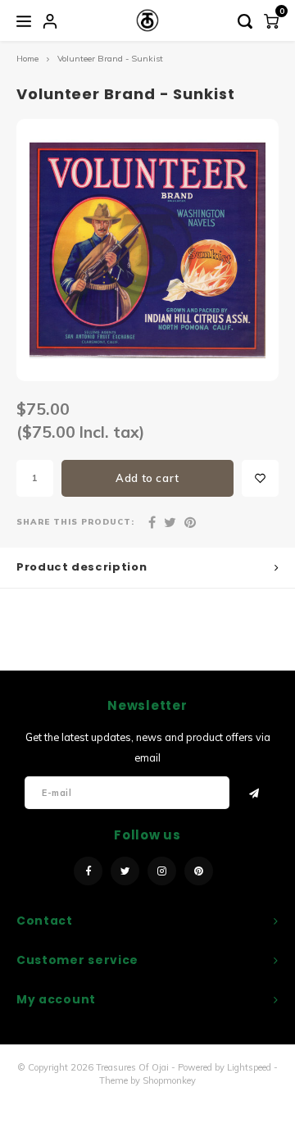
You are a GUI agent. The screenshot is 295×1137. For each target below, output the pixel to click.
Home (27, 58)
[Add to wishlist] (260, 478)
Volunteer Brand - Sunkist (110, 58)
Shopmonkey (169, 1080)
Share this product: (75, 521)
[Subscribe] (254, 792)
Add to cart (147, 477)
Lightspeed (249, 1067)
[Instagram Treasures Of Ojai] (162, 871)
